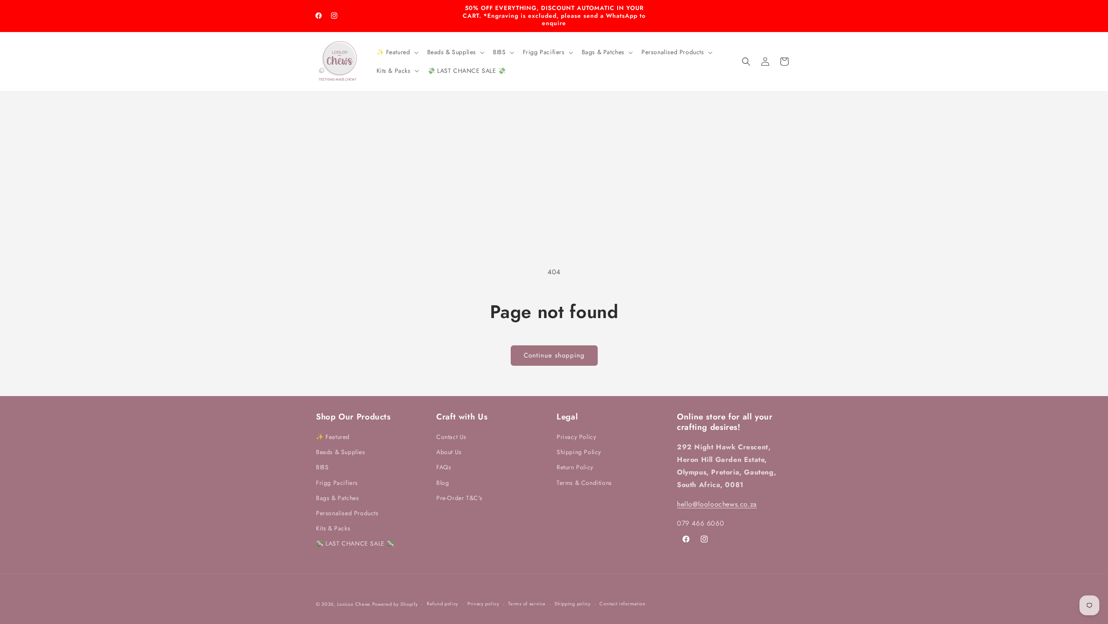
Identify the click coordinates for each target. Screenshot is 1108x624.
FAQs (443, 467)
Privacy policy (483, 603)
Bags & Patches (337, 498)
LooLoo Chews (353, 604)
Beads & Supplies (340, 452)
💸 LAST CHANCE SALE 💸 (355, 543)
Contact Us (451, 436)
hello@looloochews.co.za (717, 504)
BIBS (322, 467)
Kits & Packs (333, 528)
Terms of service (526, 603)
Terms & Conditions (584, 482)
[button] (396, 52)
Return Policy (575, 467)
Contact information (622, 603)
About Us (449, 452)
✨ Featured (333, 436)
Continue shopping (554, 355)
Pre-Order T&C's (459, 498)
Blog (442, 482)
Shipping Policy (579, 452)
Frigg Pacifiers (337, 482)
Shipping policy (572, 603)
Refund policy (442, 603)
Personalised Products (347, 513)
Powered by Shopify (395, 604)
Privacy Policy (576, 436)
